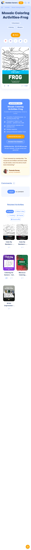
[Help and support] (28, 547)
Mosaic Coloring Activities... (19, 7)
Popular (21, 215)
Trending (12, 215)
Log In (11, 191)
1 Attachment (15, 23)
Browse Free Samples (15, 141)
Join (21, 2)
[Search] (25, 2)
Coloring (11, 27)
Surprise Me (16, 219)
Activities (7, 7)
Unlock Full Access (14, 136)
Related (10, 211)
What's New (20, 211)
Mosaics (20, 27)
